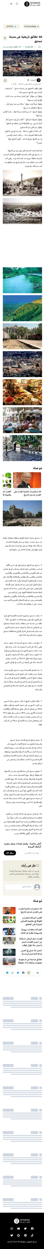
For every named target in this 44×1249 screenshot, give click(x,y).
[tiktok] (32, 1235)
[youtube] (19, 1229)
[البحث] (17, 4)
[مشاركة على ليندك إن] (7, 972)
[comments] (37, 972)
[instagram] (12, 1229)
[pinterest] (25, 1235)
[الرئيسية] (39, 46)
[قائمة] (11, 4)
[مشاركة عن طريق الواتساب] (12, 972)
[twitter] (25, 1229)
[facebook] (32, 1229)
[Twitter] (12, 1235)
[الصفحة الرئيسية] (32, 4)
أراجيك (33, 80)
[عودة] (5, 38)
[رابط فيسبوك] (28, 80)
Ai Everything (30, 26)
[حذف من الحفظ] (5, 80)
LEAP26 (9, 26)
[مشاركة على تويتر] (18, 972)
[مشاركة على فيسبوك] (23, 972)
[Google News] (19, 1235)
